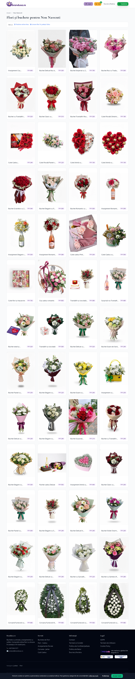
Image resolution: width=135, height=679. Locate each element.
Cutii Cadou (42, 652)
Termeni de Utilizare (107, 643)
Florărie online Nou (22, 24)
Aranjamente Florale (45, 646)
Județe (15, 666)
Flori (21, 666)
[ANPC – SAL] (106, 656)
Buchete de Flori (44, 640)
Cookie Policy (105, 646)
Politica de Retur (75, 649)
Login (89, 4)
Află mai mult (93, 676)
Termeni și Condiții (76, 643)
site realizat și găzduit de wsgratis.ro (119, 651)
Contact (72, 640)
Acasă (8, 13)
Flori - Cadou (42, 643)
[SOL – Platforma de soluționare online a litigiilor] (121, 656)
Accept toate (117, 676)
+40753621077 (13, 648)
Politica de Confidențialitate (79, 646)
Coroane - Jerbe (43, 649)
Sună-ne (124, 4)
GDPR (102, 640)
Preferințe (105, 676)
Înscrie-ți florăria (109, 4)
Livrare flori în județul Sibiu (41, 24)
